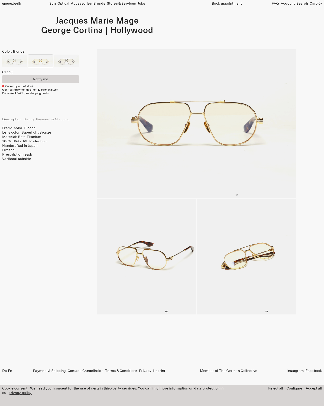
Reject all (275, 388)
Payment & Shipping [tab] (53, 119)
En (10, 371)
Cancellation (92, 371)
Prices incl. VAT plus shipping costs (25, 93)
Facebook (313, 371)
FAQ (275, 3)
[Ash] (14, 61)
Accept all (314, 388)
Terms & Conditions (121, 371)
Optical (63, 3)
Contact (74, 371)
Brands (99, 3)
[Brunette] (66, 61)
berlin (12, 3)
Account (288, 3)
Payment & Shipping (49, 371)
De (4, 371)
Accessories (81, 3)
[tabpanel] (40, 143)
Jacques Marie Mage (97, 21)
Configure (294, 388)
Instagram (295, 371)
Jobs (141, 3)
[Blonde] (40, 61)
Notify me (40, 79)
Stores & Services (121, 3)
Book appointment (227, 3)
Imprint (159, 371)
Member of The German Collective (228, 371)
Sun (52, 3)
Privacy (145, 371)
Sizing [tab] (29, 119)
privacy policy (20, 393)
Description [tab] (12, 119)
